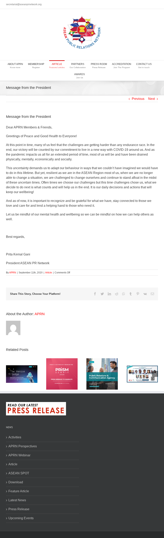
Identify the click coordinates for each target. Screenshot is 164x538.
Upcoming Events (21, 518)
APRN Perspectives (22, 446)
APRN (12, 272)
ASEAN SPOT (18, 473)
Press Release (18, 509)
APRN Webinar (19, 455)
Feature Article (18, 491)
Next (151, 98)
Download (15, 482)
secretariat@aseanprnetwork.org (24, 4)
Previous (138, 98)
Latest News (17, 500)
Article (48, 272)
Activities (14, 437)
